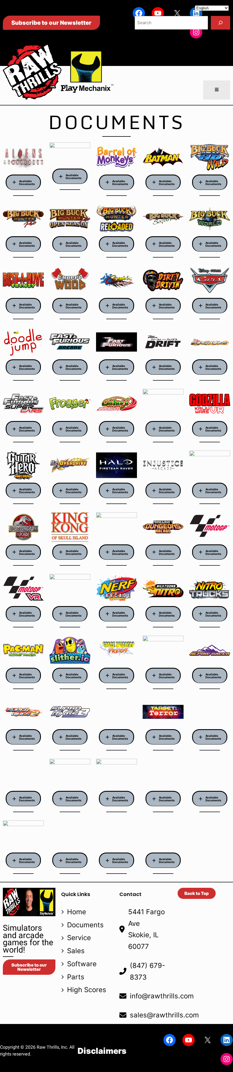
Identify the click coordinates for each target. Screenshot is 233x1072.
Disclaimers (102, 1051)
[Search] (220, 23)
